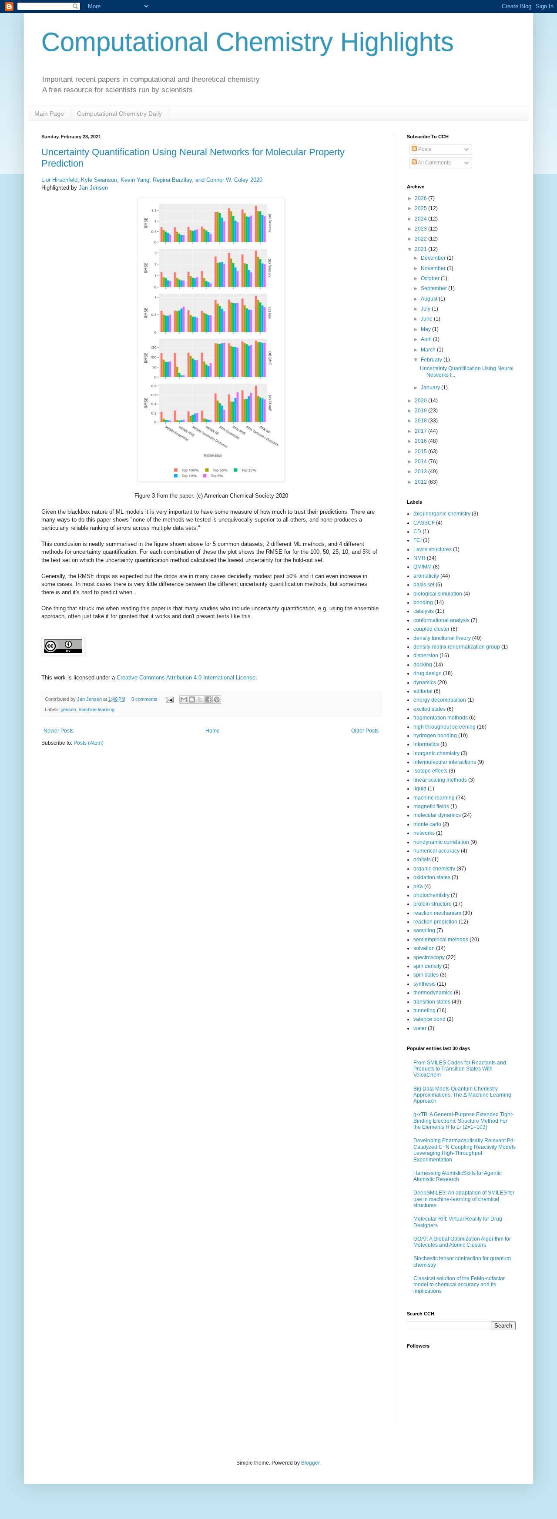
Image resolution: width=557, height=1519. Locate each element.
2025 (421, 208)
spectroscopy (429, 957)
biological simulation (437, 594)
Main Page (49, 113)
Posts (424, 149)
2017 (421, 431)
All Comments (434, 163)
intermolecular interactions (444, 762)
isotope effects (430, 771)
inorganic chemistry (436, 753)
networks (424, 833)
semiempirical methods (440, 940)
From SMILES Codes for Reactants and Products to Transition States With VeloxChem (459, 1069)
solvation (424, 948)
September (434, 288)
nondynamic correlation (441, 842)
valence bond (429, 1019)
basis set (423, 585)
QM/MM (422, 567)
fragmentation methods (440, 718)
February (432, 360)
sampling (424, 930)
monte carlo (427, 824)
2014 (421, 461)
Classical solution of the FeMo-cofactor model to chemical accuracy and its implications (459, 1284)
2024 (421, 219)
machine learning (96, 709)
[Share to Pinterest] (216, 699)
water (419, 1028)
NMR (419, 558)
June (427, 319)
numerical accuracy (436, 851)
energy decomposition (439, 700)
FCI (417, 540)
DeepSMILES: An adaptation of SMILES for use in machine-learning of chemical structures (463, 1199)
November (434, 268)
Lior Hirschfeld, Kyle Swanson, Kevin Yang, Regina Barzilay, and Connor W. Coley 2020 (151, 180)
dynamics (424, 682)
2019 (421, 411)
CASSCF (424, 523)
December (434, 258)
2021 (421, 249)
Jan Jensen (93, 187)
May (426, 329)
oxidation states (431, 877)
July (426, 309)
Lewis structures (432, 549)
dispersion (425, 655)
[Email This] (183, 699)
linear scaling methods (440, 780)
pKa (418, 886)
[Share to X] (200, 699)
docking (422, 665)
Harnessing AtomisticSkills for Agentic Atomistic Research (457, 1176)
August (430, 299)
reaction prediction (435, 922)
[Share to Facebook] (208, 699)
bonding (423, 602)
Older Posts (365, 731)
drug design (427, 673)
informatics (426, 744)
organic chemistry (434, 869)
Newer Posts (59, 731)
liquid (419, 789)
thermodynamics (433, 993)
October (431, 278)
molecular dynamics (437, 815)
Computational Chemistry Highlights (247, 42)
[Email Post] (169, 699)
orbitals (422, 860)
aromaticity (426, 576)
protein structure (432, 904)
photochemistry (431, 895)
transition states (431, 1002)
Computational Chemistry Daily (119, 113)
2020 (421, 401)
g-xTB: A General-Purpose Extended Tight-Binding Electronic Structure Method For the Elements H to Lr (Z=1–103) (463, 1120)
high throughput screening (444, 727)
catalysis (423, 611)
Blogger (310, 1463)
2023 (421, 229)
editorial (423, 691)
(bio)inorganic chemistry (441, 514)
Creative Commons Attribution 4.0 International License (186, 677)
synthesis (424, 984)
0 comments (144, 699)
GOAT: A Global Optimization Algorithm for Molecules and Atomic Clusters (462, 1242)
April (427, 339)
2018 (421, 421)
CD (417, 532)
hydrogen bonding (435, 736)
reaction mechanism (437, 913)
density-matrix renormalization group (456, 647)
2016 (421, 441)
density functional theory (442, 638)
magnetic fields (431, 806)
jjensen (68, 709)
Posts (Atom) (89, 743)
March (429, 350)
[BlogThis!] (192, 699)
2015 (421, 451)
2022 (421, 239)
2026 (421, 198)
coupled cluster (431, 629)
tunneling (424, 1010)
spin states (426, 975)
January (431, 388)
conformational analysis (441, 620)
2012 (421, 482)
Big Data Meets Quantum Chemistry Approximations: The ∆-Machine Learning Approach (462, 1095)
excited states (429, 709)
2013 (421, 471)
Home (212, 731)
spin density (427, 966)
